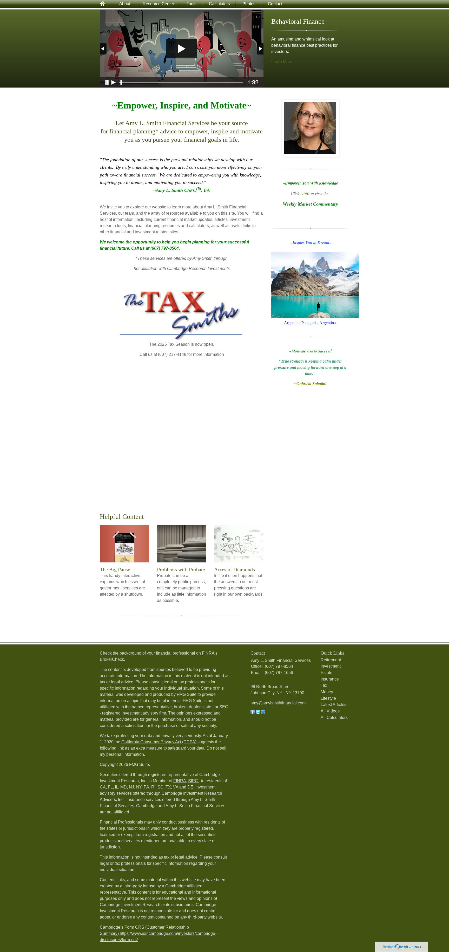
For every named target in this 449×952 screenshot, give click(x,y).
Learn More (281, 61)
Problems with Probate (181, 569)
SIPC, (193, 781)
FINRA (179, 781)
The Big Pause (115, 569)
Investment (331, 666)
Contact (275, 4)
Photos (248, 4)
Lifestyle (328, 698)
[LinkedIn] (263, 713)
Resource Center (158, 4)
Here (304, 193)
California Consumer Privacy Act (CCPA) (158, 742)
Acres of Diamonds (234, 569)
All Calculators (334, 717)
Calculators (219, 4)
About (124, 4)
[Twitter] (258, 713)
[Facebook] (252, 713)
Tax (324, 685)
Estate (326, 672)
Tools (191, 4)
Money (327, 692)
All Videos (330, 711)
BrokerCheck (112, 659)
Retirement (331, 660)
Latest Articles (333, 704)
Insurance (330, 679)
